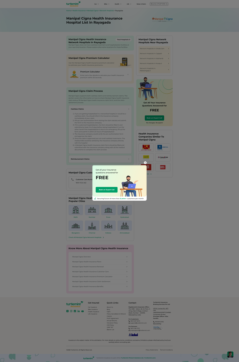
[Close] (145, 162)
